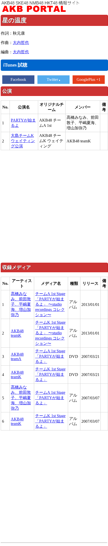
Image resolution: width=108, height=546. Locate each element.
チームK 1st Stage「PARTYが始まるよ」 (50, 374)
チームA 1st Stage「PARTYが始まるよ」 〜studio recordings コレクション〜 (50, 304)
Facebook (18, 79)
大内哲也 (21, 42)
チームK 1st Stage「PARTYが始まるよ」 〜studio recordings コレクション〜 (50, 333)
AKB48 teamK (17, 333)
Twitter (53, 79)
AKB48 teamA (17, 356)
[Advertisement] (54, 206)
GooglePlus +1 (88, 79)
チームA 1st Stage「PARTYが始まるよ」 (50, 356)
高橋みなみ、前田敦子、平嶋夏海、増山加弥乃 (21, 304)
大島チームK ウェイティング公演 (23, 140)
